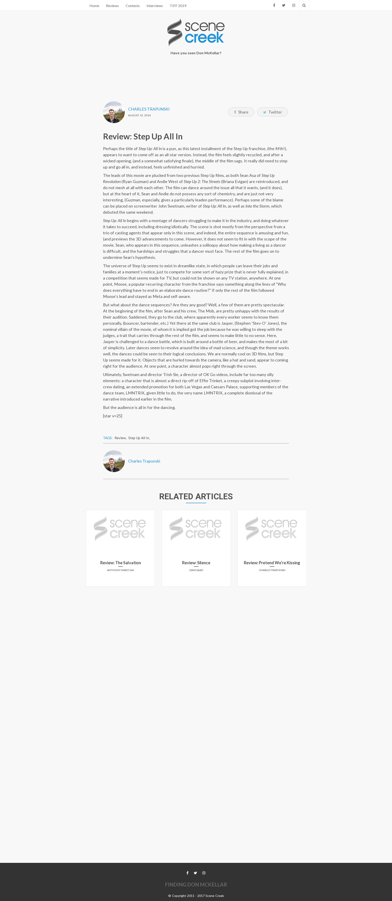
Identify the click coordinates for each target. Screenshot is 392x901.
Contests (133, 5)
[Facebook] (274, 5)
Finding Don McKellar (196, 884)
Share (243, 111)
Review (120, 438)
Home (94, 5)
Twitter (275, 111)
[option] (120, 550)
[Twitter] (284, 5)
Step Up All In (138, 438)
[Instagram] (294, 5)
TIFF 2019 (178, 5)
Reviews (112, 5)
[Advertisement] (196, 75)
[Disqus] (196, 646)
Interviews (155, 5)
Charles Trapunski (149, 108)
